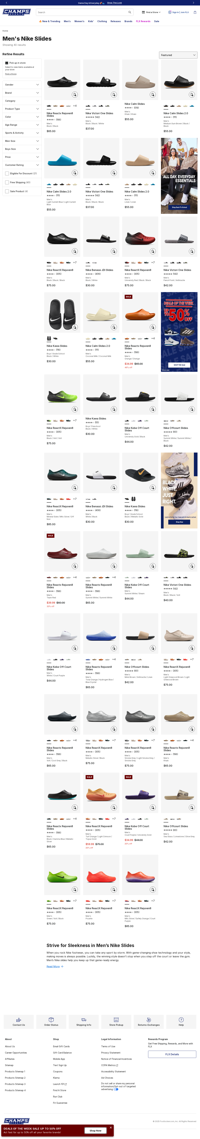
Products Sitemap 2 (15, 1077)
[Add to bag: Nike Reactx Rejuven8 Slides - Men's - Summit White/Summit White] (114, 566)
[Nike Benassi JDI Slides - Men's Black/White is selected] (88, 262)
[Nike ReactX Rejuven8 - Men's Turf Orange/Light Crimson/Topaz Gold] (62, 262)
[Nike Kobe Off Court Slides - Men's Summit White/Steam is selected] (127, 577)
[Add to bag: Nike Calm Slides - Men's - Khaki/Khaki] (153, 95)
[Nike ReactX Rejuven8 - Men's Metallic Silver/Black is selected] (88, 740)
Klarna (56, 1077)
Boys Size (10, 149)
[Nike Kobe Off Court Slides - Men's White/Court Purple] (133, 420)
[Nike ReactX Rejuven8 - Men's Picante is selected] (88, 901)
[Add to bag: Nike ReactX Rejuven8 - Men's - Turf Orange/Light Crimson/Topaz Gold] (114, 808)
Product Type (12, 108)
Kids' (91, 21)
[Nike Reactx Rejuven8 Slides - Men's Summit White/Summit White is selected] (88, 577)
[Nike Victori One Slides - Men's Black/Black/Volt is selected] (166, 577)
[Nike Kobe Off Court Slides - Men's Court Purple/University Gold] (140, 420)
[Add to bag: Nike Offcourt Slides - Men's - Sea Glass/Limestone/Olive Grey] (192, 808)
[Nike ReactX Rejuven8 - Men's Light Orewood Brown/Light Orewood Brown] (55, 262)
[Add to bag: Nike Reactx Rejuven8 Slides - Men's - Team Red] (75, 566)
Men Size (10, 141)
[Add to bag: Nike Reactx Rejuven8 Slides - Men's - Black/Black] (75, 95)
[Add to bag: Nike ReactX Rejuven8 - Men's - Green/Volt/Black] (75, 890)
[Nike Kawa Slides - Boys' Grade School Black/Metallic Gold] (55, 338)
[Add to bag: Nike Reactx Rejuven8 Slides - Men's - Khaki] (192, 729)
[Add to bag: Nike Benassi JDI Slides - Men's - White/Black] (114, 488)
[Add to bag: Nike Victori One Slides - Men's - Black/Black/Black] (114, 173)
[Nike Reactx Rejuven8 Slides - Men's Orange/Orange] (62, 106)
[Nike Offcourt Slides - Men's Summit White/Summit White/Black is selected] (166, 420)
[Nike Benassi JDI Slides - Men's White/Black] (94, 262)
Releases (116, 21)
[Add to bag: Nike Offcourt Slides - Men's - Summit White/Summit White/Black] (192, 409)
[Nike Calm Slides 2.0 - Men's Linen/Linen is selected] (127, 184)
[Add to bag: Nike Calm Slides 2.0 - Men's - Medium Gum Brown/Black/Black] (192, 95)
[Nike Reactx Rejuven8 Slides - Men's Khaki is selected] (166, 740)
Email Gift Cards (61, 1046)
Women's (79, 21)
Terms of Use (108, 1046)
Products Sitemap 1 (15, 1071)
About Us (10, 1046)
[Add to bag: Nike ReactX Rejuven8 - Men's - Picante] (114, 890)
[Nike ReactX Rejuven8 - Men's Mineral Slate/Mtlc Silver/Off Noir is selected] (49, 499)
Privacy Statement (110, 1052)
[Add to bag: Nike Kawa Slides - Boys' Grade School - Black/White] (75, 327)
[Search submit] (129, 12)
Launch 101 (58, 1084)
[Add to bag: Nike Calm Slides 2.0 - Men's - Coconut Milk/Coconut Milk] (114, 327)
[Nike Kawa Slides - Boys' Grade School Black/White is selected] (49, 338)
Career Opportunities (16, 1052)
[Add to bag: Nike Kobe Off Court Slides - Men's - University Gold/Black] (153, 409)
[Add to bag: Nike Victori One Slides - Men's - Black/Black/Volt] (192, 566)
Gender (9, 84)
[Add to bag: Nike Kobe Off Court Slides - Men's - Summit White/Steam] (153, 566)
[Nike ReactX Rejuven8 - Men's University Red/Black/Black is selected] (127, 262)
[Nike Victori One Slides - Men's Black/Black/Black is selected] (88, 184)
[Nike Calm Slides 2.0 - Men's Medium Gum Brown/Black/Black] (62, 184)
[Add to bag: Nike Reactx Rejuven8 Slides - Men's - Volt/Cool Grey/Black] (75, 729)
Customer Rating (14, 165)
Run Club (57, 1096)
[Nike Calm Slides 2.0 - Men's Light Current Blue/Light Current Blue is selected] (49, 184)
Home (5, 31)
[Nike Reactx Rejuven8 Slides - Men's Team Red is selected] (49, 577)
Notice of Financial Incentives (116, 1059)
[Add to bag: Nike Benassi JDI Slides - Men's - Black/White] (114, 251)
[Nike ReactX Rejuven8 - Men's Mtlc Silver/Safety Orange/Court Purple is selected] (127, 901)
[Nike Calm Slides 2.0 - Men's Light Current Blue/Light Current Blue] (192, 106)
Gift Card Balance (62, 1052)
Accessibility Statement (113, 1071)
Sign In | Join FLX (180, 12)
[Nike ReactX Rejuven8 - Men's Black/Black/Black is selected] (49, 262)
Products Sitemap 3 (15, 1084)
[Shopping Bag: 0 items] (195, 12)
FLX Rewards (143, 21)
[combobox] (84, 12)
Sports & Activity (14, 132)
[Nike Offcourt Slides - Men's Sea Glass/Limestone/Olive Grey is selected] (166, 819)
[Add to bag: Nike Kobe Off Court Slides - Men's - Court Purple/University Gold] (153, 808)
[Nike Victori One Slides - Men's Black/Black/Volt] (107, 106)
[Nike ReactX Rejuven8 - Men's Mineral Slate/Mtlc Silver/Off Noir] (68, 262)
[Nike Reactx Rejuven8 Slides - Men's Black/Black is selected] (49, 106)
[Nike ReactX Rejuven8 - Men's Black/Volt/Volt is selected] (49, 420)
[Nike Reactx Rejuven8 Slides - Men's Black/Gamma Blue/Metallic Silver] (146, 338)
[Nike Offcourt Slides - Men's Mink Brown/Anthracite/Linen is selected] (127, 659)
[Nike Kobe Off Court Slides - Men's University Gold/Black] (140, 577)
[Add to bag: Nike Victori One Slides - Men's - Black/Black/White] (114, 95)
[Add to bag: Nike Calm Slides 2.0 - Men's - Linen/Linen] (153, 173)
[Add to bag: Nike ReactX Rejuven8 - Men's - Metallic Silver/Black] (114, 729)
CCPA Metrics (108, 1065)
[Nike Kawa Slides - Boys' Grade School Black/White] (133, 499)
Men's (67, 21)
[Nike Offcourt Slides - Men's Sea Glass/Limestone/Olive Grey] (179, 420)
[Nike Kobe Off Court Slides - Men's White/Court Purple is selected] (49, 659)
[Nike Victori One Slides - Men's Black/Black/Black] (101, 106)
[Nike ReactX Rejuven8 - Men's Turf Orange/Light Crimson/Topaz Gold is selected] (88, 819)
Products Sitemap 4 (15, 1090)
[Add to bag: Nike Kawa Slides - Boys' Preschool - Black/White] (114, 409)
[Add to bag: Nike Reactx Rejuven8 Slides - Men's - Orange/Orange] (153, 327)
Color (8, 116)
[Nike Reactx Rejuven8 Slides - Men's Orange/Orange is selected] (127, 338)
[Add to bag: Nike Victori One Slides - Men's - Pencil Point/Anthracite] (192, 251)
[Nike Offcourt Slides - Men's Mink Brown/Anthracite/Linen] (172, 420)
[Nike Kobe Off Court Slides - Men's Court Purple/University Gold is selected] (127, 819)
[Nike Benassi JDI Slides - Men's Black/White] (94, 499)
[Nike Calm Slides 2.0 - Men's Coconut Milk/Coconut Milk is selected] (88, 338)
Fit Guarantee (60, 1103)
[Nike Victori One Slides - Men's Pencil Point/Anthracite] (94, 106)
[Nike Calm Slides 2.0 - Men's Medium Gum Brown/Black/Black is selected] (166, 106)
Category (10, 100)
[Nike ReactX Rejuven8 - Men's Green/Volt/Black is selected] (49, 901)
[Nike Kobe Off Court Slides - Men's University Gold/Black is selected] (127, 420)
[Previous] (6, 2)
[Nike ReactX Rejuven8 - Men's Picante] (68, 499)
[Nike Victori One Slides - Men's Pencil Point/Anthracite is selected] (166, 262)
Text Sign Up (60, 1065)
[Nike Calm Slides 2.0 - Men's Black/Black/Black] (172, 106)
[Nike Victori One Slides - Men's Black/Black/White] (101, 184)
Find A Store (59, 1090)
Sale (156, 21)
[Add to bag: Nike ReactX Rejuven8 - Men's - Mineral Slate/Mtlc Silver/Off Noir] (75, 488)
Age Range (11, 124)
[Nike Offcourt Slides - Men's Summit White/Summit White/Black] (133, 659)
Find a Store (10, 74)
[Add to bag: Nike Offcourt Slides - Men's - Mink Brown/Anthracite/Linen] (153, 648)
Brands (128, 21)
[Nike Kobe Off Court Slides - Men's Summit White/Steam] (146, 420)
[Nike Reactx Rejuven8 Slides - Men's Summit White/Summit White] (68, 106)
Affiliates (10, 1059)
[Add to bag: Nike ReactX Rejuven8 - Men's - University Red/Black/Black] (153, 251)
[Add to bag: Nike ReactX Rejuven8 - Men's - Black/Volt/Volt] (75, 409)
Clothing (102, 21)
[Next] (193, 2)
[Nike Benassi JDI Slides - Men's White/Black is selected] (88, 499)
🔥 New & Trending (49, 21)
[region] (100, 3)
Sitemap (9, 1065)
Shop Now (95, 1130)
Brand (8, 92)
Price (8, 157)
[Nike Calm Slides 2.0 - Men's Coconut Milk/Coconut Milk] (185, 106)
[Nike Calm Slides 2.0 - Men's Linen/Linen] (179, 106)
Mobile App (59, 1059)
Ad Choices (107, 1077)
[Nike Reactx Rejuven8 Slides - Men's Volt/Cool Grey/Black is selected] (49, 740)
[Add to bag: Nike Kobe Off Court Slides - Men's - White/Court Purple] (75, 648)
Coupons (57, 1071)
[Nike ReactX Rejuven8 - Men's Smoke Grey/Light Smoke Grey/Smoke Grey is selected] (127, 740)
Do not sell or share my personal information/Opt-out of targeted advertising (118, 1086)
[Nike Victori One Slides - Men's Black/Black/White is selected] (88, 106)
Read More (53, 966)
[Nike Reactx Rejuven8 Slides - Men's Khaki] (55, 106)
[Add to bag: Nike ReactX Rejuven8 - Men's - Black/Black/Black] (75, 251)
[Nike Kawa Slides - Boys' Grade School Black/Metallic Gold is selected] (127, 499)
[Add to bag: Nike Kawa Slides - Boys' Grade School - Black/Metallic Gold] (153, 488)
